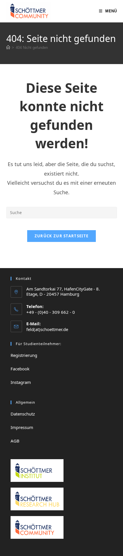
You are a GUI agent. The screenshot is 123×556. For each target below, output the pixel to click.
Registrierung (24, 355)
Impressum (22, 427)
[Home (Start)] (8, 47)
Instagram (21, 382)
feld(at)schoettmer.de (47, 329)
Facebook (20, 369)
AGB (15, 441)
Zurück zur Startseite (61, 235)
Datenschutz (23, 414)
